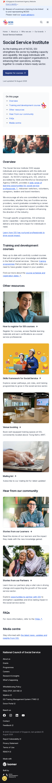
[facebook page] (4, 715)
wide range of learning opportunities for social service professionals (22, 185)
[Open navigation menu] (48, 22)
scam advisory (27, 14)
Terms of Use (8, 747)
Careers (6, 671)
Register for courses (14, 73)
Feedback (7, 725)
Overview (13, 101)
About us (14, 32)
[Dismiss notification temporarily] (48, 9)
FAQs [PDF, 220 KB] (11, 691)
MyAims (6, 695)
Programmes (8, 667)
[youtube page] (23, 715)
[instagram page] (10, 715)
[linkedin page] (16, 715)
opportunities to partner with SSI (26, 597)
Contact (6, 721)
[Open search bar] (41, 22)
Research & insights (11, 676)
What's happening (10, 680)
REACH (6, 752)
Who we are (26, 32)
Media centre (15, 123)
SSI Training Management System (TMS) (20, 699)
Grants (5, 663)
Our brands (39, 32)
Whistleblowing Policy (12, 687)
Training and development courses (25, 105)
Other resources (16, 109)
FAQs (11, 118)
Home (5, 32)
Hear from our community (21, 114)
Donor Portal (8, 703)
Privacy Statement (10, 743)
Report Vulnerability (11, 739)
